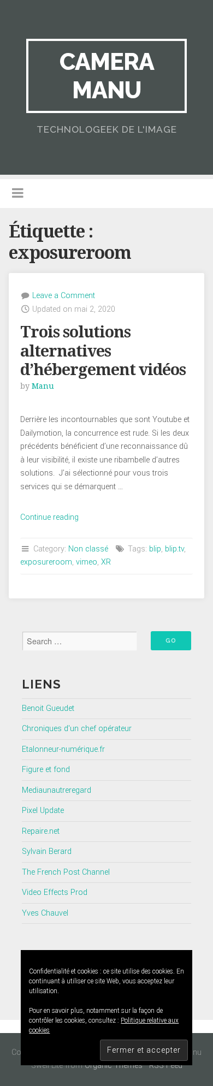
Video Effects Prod (54, 892)
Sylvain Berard (47, 851)
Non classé (88, 549)
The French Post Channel (66, 872)
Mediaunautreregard (56, 790)
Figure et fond (46, 769)
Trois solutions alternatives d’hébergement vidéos (103, 351)
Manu (43, 386)
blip (155, 549)
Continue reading (49, 517)
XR (106, 562)
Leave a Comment (63, 295)
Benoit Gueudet (48, 708)
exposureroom (46, 562)
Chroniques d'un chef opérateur (77, 728)
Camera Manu (107, 76)
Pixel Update (43, 810)
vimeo (86, 562)
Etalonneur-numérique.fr (63, 749)
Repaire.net (41, 831)
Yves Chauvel (45, 913)
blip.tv (174, 549)
